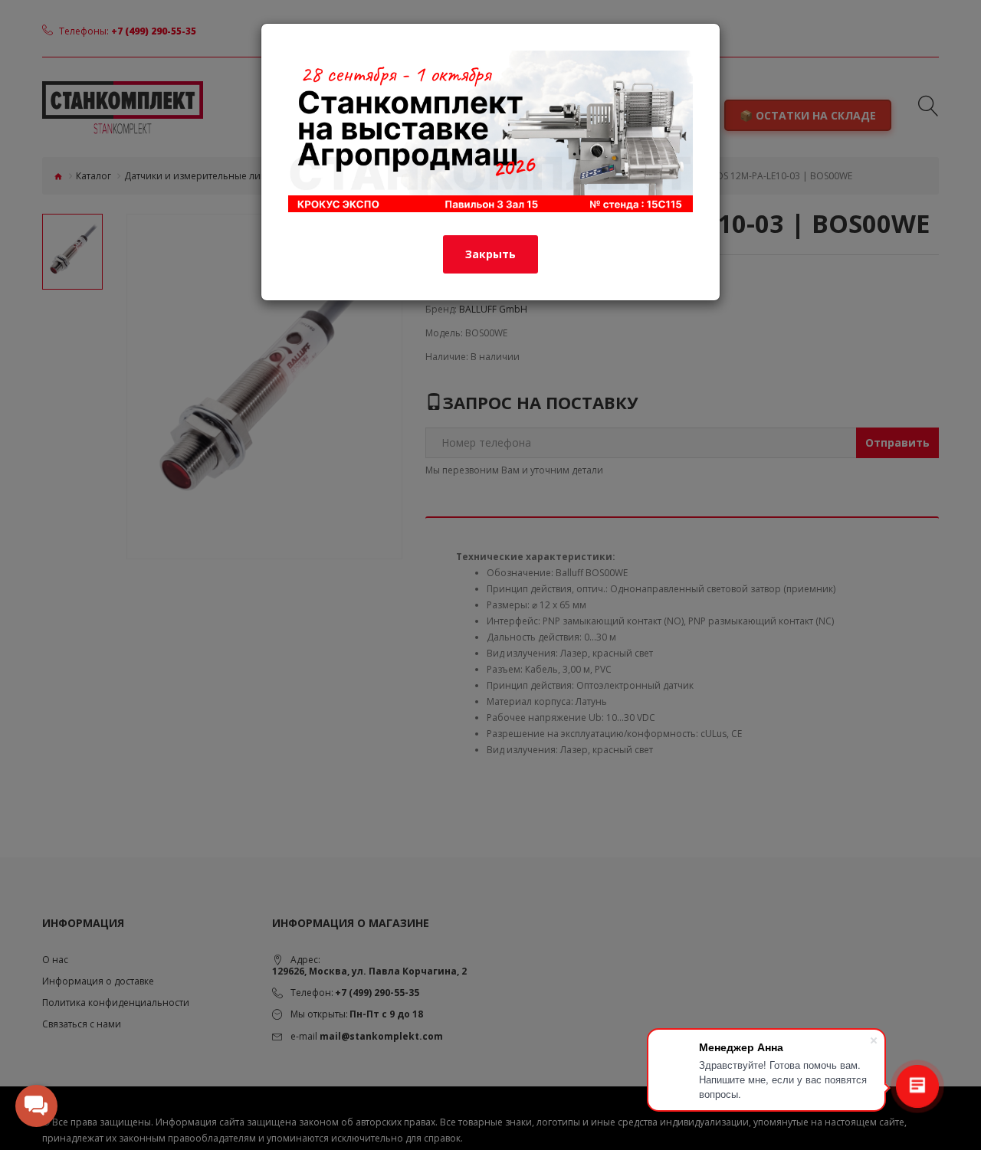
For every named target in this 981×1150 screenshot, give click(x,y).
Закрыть (490, 254)
